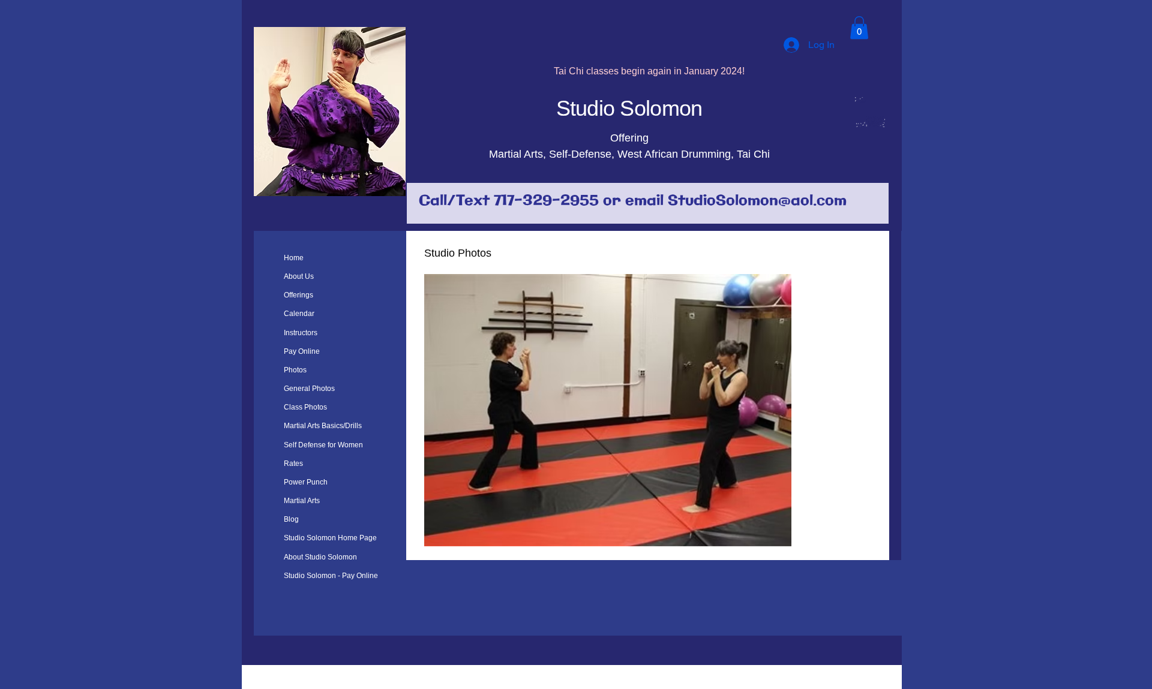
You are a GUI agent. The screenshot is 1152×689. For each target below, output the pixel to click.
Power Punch (306, 482)
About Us (299, 276)
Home (294, 258)
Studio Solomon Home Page (330, 538)
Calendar (299, 313)
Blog (291, 519)
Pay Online (302, 351)
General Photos (309, 388)
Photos (295, 370)
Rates (293, 463)
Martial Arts (302, 501)
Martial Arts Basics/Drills (323, 426)
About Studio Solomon (320, 557)
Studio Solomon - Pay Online (331, 575)
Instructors (300, 333)
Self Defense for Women (323, 445)
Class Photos (305, 407)
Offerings (298, 295)
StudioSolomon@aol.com (757, 201)
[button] (859, 27)
